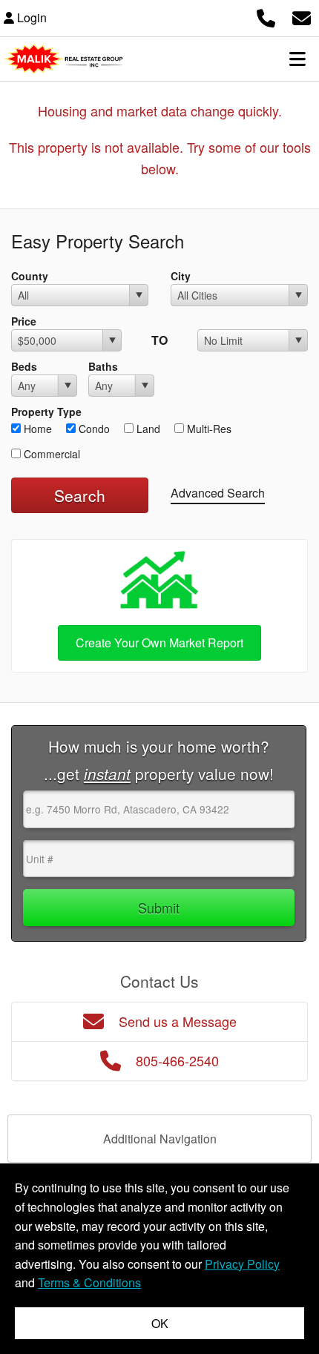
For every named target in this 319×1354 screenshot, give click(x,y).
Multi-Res (207, 428)
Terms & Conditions (89, 1282)
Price (23, 321)
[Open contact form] (301, 15)
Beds (24, 366)
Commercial (50, 453)
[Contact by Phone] (266, 15)
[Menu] (297, 58)
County (29, 275)
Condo (93, 428)
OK (159, 1323)
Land (147, 428)
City (181, 275)
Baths (103, 366)
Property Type (46, 411)
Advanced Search (218, 492)
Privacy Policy (242, 1263)
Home (36, 428)
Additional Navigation (160, 1138)
